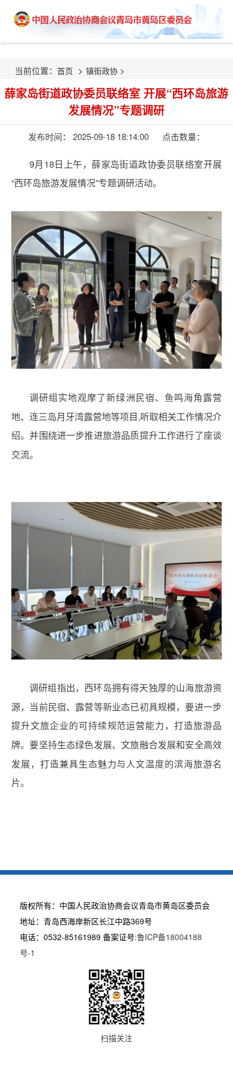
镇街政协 (102, 70)
